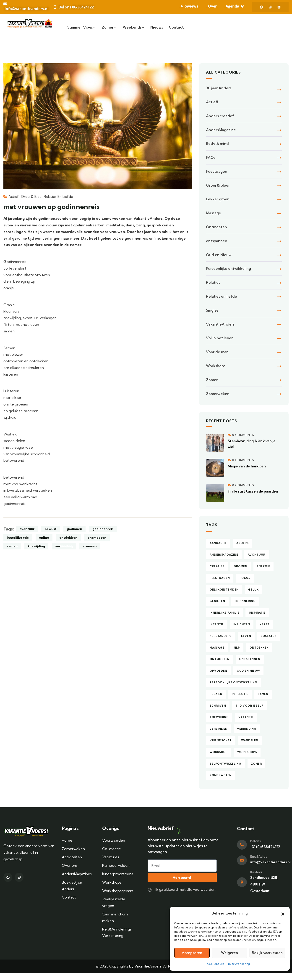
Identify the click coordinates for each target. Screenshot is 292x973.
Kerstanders (221, 636)
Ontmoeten (216, 227)
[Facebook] (261, 7)
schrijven (218, 705)
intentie (217, 624)
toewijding (36, 546)
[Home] (31, 23)
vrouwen (90, 546)
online (44, 538)
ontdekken (68, 538)
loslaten (269, 636)
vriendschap (221, 740)
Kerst (264, 624)
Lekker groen (217, 199)
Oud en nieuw (248, 670)
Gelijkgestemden (224, 589)
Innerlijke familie (224, 612)
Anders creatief (220, 116)
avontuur (27, 529)
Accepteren (192, 953)
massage (217, 647)
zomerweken (221, 775)
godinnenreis (103, 529)
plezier (216, 694)
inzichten (241, 624)
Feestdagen (216, 171)
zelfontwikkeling (225, 763)
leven (246, 636)
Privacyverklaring (238, 963)
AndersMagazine (221, 129)
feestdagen (220, 578)
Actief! (13, 196)
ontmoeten (97, 538)
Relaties (213, 282)
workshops (247, 752)
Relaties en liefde (58, 196)
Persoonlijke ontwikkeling (228, 268)
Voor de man (217, 352)
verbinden (218, 728)
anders (242, 543)
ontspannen (216, 241)
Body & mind (217, 143)
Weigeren (229, 953)
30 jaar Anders (218, 88)
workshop (219, 752)
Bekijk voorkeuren (267, 953)
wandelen (249, 740)
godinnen (74, 529)
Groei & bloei (31, 196)
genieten (217, 601)
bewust (51, 529)
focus (245, 578)
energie (263, 566)
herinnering (245, 601)
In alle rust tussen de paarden (253, 491)
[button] (283, 913)
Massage (213, 213)
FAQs (210, 157)
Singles (212, 310)
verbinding (64, 546)
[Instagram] (270, 7)
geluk (253, 589)
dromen (240, 566)
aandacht (218, 543)
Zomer (212, 379)
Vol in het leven (220, 338)
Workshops (215, 365)
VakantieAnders (220, 324)
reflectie (240, 694)
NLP (237, 647)
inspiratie (257, 612)
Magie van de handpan (247, 466)
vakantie (246, 717)
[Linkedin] (279, 7)
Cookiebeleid (215, 963)
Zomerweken (217, 393)
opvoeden (218, 670)
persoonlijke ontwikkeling (233, 682)
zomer (256, 763)
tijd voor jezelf (249, 705)
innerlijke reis (18, 538)
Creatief (217, 566)
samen (12, 546)
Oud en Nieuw (219, 254)
